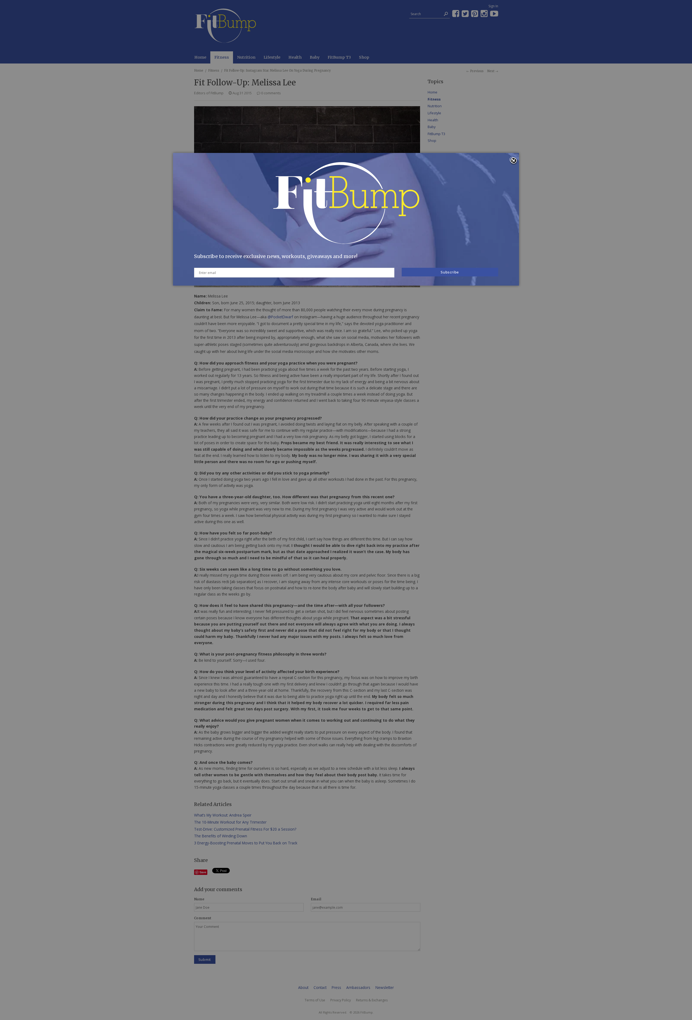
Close (514, 161)
